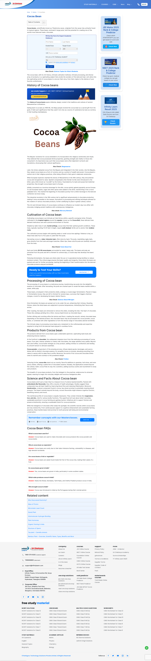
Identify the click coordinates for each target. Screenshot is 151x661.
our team (61, 552)
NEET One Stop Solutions (66, 589)
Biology (51, 647)
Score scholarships (119, 556)
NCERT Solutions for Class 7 (31, 627)
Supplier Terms (100, 562)
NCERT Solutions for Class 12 (31, 611)
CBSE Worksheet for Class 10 (113, 617)
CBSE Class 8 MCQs (83, 624)
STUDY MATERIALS (90, 4)
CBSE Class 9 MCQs (82, 621)
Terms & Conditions (101, 559)
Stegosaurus (66, 166)
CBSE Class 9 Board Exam (57, 621)
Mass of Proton (33, 504)
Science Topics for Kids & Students (66, 71)
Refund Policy (99, 552)
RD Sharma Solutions (83, 638)
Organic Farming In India (36, 524)
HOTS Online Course (83, 564)
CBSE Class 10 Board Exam (58, 617)
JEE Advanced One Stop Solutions (66, 585)
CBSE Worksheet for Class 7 (113, 627)
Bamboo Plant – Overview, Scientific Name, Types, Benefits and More (51, 536)
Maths (51, 638)
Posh (96, 571)
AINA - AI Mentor (118, 549)
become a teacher (64, 569)
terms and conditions (62, 62)
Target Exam (66, 46)
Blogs (60, 565)
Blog (128, 4)
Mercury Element (66, 210)
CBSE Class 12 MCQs (83, 611)
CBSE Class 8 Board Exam (57, 624)
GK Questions (26, 638)
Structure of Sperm (34, 528)
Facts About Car (65, 247)
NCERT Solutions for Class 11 (31, 614)
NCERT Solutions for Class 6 (31, 630)
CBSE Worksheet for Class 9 (113, 621)
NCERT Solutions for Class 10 (31, 617)
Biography (25, 647)
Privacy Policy (99, 549)
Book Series (81, 571)
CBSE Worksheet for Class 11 (113, 614)
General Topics (27, 644)
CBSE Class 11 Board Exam (57, 614)
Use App (144, 4)
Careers (61, 556)
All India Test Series (83, 567)
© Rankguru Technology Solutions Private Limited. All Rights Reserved (46, 656)
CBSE (114, 4)
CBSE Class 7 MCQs (83, 627)
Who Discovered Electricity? (37, 500)
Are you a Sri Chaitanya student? (56, 57)
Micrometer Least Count (36, 508)
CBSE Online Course (83, 561)
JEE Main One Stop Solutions (64, 580)
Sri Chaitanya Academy (121, 552)
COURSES (104, 4)
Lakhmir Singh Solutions (84, 641)
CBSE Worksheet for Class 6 (113, 630)
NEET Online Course (83, 552)
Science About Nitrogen (66, 299)
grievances (98, 556)
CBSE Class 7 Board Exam (57, 627)
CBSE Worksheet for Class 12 (113, 611)
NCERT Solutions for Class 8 (31, 624)
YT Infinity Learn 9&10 (120, 559)
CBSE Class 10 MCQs (83, 617)
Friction (66, 359)
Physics (51, 641)
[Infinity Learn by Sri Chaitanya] (17, 4)
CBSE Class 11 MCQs (83, 614)
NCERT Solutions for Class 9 (31, 621)
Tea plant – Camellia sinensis (37, 532)
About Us (61, 549)
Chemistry (52, 644)
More (122, 4)
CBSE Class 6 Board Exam (57, 630)
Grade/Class (50, 46)
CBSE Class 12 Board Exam (58, 611)
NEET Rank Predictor (84, 584)
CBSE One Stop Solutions (66, 592)
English (24, 641)
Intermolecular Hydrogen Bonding (39, 516)
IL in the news (63, 562)
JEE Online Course (83, 549)
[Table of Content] (43, 22)
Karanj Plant (32, 512)
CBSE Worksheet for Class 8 (113, 624)
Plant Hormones (33, 520)
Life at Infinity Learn (65, 559)
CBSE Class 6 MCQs (83, 630)
